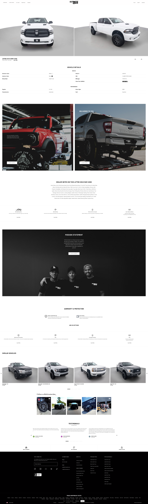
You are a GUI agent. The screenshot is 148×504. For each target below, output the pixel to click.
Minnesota (81, 497)
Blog (134, 2)
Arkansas (16, 497)
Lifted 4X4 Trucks (93, 472)
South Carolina (62, 498)
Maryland (67, 497)
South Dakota (68, 498)
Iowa (53, 497)
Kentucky (59, 497)
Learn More (84, 162)
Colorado (24, 497)
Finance (28, 2)
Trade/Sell (23, 2)
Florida (37, 497)
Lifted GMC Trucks (107, 459)
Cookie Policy (74, 502)
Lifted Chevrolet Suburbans (108, 470)
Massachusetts (72, 497)
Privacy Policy (68, 502)
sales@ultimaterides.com (66, 467)
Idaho (44, 497)
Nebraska (97, 497)
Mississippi (85, 497)
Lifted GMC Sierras (107, 461)
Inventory (5, 2)
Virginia (82, 498)
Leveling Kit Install (79, 482)
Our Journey (74, 253)
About (138, 2)
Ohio (140, 497)
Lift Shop (17, 2)
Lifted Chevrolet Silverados (108, 468)
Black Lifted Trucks (93, 464)
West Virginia (96, 498)
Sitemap (54, 502)
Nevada (101, 497)
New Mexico (117, 497)
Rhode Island (57, 498)
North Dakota (132, 497)
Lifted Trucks (11, 2)
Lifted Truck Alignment (80, 488)
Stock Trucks (92, 470)
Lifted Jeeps (106, 481)
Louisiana (136, 497)
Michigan (76, 497)
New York (121, 497)
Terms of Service (61, 502)
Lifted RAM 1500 (107, 479)
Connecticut (29, 497)
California (20, 497)
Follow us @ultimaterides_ (46, 394)
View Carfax (12, 162)
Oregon (47, 498)
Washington (90, 498)
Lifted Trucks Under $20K (94, 466)
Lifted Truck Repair (79, 486)
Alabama (8, 497)
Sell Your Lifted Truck (79, 475)
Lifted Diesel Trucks (93, 459)
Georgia (40, 497)
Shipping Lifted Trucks (79, 473)
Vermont (86, 498)
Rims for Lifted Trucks (79, 484)
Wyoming (104, 498)
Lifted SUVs (92, 468)
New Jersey (112, 497)
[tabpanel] (20, 373)
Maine (63, 497)
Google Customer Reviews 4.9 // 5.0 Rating (87, 502)
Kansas (56, 497)
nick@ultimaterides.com (66, 469)
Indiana (50, 497)
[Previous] (38, 405)
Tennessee (73, 498)
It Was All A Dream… (79, 460)
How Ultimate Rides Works (80, 471)
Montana (93, 497)
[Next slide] (146, 373)
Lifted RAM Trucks (107, 477)
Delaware (33, 497)
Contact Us (78, 462)
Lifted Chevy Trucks (107, 466)
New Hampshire (106, 497)
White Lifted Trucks (93, 461)
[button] (135, 59)
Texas (76, 498)
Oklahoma (43, 498)
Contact (143, 2)
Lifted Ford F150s (107, 475)
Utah (79, 498)
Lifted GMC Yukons (107, 464)
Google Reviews (74, 425)
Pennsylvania (52, 498)
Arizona (12, 497)
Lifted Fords (106, 472)
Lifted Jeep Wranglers (107, 483)
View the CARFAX (80, 81)
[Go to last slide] (1, 373)
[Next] (110, 405)
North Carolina (126, 497)
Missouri (89, 497)
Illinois (47, 497)
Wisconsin (100, 498)
